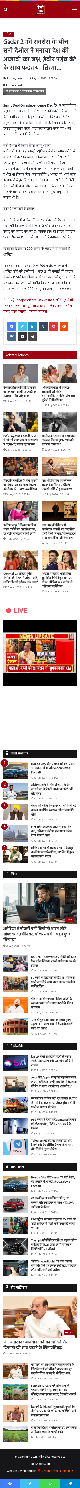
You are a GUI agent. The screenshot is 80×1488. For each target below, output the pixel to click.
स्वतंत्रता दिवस (12, 134)
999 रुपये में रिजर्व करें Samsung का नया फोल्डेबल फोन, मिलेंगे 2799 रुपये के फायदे (53, 1124)
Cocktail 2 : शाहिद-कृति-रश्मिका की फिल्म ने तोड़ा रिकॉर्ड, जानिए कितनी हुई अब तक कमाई (20, 578)
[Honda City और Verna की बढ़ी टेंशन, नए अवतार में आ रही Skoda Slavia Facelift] (15, 770)
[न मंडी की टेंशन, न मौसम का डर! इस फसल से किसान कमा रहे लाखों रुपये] (15, 1434)
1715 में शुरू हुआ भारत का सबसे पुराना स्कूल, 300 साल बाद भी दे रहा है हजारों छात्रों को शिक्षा (51, 1024)
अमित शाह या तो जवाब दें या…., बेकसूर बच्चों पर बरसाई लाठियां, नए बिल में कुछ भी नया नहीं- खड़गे (52, 852)
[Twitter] (22, 326)
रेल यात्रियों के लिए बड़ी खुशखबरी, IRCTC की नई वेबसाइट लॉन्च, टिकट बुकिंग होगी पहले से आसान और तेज (54, 1103)
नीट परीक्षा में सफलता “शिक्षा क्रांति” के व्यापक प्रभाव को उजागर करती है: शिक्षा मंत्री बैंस (52, 1003)
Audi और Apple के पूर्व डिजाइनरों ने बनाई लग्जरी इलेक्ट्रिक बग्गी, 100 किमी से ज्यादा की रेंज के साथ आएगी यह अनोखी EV (54, 1082)
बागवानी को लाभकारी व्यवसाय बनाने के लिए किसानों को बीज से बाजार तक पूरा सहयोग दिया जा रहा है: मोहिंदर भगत (52, 1369)
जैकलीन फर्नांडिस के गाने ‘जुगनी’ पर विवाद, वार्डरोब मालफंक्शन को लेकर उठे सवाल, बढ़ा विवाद (20, 485)
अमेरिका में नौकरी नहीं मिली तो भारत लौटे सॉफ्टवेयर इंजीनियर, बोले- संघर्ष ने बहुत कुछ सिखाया (36, 934)
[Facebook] (11, 326)
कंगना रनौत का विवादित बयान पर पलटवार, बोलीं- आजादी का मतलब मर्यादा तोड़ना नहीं (19, 392)
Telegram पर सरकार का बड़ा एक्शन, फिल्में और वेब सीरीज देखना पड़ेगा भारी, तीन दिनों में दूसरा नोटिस (52, 1145)
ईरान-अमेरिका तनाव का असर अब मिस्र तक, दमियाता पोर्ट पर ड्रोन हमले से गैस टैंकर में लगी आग (51, 831)
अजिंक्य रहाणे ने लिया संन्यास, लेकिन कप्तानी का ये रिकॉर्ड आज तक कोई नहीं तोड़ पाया (52, 789)
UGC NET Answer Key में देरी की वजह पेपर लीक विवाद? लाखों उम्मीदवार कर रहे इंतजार (53, 961)
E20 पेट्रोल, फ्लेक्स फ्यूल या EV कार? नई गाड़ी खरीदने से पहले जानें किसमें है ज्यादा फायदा (53, 1224)
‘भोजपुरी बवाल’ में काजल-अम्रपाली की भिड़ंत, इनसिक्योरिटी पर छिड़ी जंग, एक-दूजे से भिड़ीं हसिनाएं (59, 394)
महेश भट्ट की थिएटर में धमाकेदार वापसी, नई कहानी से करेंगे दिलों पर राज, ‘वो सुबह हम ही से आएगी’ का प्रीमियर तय (59, 532)
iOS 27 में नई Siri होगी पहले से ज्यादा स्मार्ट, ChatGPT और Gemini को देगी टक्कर (52, 1061)
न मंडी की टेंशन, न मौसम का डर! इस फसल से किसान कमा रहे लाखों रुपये (54, 1430)
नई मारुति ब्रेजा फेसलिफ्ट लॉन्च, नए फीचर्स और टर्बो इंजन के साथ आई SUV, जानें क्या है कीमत (52, 1203)
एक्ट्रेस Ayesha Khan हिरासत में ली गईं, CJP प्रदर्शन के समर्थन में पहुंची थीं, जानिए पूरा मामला (20, 440)
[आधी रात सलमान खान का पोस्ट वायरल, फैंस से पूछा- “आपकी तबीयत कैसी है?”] (59, 422)
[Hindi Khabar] (40, 9)
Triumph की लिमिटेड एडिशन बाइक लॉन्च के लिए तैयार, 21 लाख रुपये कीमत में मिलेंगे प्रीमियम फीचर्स (53, 1245)
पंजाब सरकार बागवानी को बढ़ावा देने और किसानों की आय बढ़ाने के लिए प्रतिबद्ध (35, 1345)
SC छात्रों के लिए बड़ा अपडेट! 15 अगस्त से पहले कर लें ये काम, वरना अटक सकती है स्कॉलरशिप (53, 982)
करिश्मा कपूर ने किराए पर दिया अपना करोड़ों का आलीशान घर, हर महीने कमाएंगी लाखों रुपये (19, 529)
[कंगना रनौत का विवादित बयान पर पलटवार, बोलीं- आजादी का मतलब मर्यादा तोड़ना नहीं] (20, 373)
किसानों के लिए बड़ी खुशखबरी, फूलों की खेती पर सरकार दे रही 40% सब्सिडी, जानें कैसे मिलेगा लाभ (53, 1411)
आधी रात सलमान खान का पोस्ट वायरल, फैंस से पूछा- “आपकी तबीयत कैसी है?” (59, 440)
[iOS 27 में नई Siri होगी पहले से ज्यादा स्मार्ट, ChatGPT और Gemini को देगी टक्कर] (15, 1063)
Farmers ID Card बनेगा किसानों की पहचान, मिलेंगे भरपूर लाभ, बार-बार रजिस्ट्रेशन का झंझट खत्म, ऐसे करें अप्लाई (53, 1390)
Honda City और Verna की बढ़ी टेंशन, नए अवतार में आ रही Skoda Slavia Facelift (53, 768)
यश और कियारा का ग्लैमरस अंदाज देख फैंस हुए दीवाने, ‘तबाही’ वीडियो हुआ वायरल (57, 485)
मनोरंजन (8, 34)
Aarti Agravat (15, 78)
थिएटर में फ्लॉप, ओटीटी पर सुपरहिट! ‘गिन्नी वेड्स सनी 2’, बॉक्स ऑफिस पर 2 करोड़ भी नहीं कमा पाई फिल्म (57, 580)
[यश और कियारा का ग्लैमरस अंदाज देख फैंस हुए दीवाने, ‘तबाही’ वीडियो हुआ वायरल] (59, 466)
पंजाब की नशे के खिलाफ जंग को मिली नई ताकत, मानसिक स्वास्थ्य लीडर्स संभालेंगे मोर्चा (53, 810)
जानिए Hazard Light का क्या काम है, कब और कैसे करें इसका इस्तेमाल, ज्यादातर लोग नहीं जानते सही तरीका (53, 1266)
